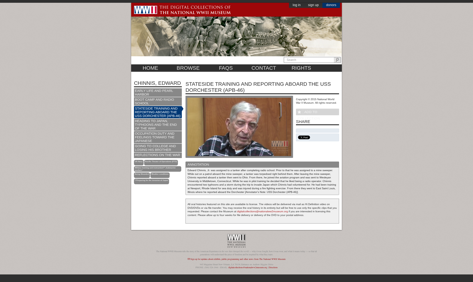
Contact (263, 68)
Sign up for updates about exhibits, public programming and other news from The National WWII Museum (237, 258)
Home (150, 68)
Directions (273, 267)
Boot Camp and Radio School (154, 101)
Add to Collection (309, 112)
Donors (331, 5)
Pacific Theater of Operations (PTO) (161, 161)
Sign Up (313, 5)
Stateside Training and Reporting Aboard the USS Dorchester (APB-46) (158, 112)
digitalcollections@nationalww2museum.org (262, 211)
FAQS (226, 68)
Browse (188, 68)
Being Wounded (142, 174)
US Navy (139, 161)
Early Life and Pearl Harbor (154, 92)
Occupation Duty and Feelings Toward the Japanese (154, 137)
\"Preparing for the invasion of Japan (151, 180)
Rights (301, 68)
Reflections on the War (157, 155)
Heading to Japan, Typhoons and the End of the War (156, 124)
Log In (297, 5)
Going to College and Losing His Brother (155, 148)
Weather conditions (160, 174)
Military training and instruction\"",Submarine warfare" (155, 169)
